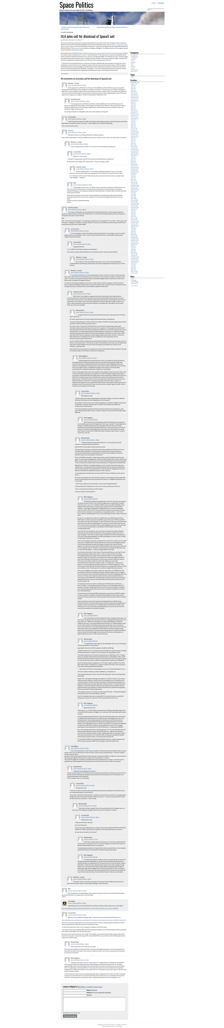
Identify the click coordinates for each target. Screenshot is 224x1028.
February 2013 (134, 110)
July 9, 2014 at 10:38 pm (85, 358)
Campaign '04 (134, 55)
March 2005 (133, 252)
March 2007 (133, 216)
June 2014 (133, 87)
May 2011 (133, 142)
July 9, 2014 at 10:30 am (75, 85)
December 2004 (135, 256)
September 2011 (135, 136)
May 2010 (133, 160)
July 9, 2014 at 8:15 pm (82, 259)
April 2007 (133, 215)
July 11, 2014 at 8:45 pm (78, 944)
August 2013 (134, 102)
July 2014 (133, 85)
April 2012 (133, 125)
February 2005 (134, 253)
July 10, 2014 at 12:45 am (88, 393)
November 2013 (135, 97)
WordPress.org (134, 283)
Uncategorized (134, 69)
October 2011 (134, 134)
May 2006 (133, 231)
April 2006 (133, 233)
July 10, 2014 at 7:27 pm (91, 839)
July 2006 (133, 228)
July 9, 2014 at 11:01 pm (78, 748)
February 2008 (134, 200)
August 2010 (134, 155)
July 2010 (133, 157)
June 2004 (133, 265)
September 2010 (135, 154)
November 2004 (135, 258)
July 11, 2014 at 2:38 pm (75, 903)
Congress (133, 59)
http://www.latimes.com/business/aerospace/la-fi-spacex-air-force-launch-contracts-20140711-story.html (94, 920)
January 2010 (134, 166)
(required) (92, 990)
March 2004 (133, 270)
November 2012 (135, 115)
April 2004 (133, 268)
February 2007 (134, 218)
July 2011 (133, 139)
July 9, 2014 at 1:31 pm (80, 293)
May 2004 (133, 267)
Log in (132, 278)
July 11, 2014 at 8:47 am (91, 857)
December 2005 (135, 239)
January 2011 (134, 148)
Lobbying (133, 62)
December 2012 (135, 113)
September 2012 (135, 118)
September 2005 (135, 243)
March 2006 (133, 234)
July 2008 (133, 192)
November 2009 (135, 169)
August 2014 (134, 84)
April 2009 (133, 179)
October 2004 (134, 259)
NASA (132, 63)
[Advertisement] (145, 37)
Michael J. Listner (85, 986)
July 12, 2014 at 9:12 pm (78, 960)
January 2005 (134, 255)
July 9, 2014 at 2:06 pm (77, 144)
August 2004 (134, 262)
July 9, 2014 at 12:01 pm (78, 231)
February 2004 (134, 271)
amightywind (75, 229)
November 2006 (135, 222)
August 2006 (134, 227)
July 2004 (133, 264)
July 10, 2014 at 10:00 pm (80, 185)
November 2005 (135, 240)
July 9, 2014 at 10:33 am (75, 119)
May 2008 (133, 195)
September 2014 (135, 82)
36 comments (64, 73)
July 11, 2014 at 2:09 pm (80, 879)
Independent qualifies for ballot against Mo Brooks (112, 27)
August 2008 (134, 191)
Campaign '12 (134, 58)
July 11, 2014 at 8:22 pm (75, 915)
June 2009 (133, 176)
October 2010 (134, 152)
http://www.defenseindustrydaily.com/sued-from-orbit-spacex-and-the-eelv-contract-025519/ (90, 908)
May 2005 (133, 249)
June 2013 (133, 105)
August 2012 (134, 119)
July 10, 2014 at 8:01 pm (88, 440)
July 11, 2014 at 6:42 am (91, 419)
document (77, 48)
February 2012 (134, 128)
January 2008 (134, 201)
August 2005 (134, 245)
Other (63, 32)
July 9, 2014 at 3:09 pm (80, 154)
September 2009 (135, 172)
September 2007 (135, 207)
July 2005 (133, 246)
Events (132, 60)
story (86, 710)
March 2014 (133, 91)
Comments (161, 3)
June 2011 (133, 140)
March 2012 (133, 127)
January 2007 (134, 219)
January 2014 (134, 94)
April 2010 (133, 161)
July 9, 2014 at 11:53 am (75, 209)
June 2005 (133, 247)
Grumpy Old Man (134, 285)
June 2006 (133, 230)
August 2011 (134, 137)
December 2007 (135, 203)
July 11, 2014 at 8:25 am (91, 499)
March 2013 (133, 109)
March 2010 (133, 163)
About (132, 77)
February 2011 (134, 146)
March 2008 (133, 198)
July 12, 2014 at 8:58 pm (91, 705)
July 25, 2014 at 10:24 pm (78, 101)
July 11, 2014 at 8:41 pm (91, 641)
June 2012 (133, 122)
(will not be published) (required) (99, 992)
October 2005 (134, 242)
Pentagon (69, 32)
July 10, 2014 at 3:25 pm (88, 817)
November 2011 (135, 133)
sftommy (71, 130)
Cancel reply (97, 987)
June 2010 (133, 158)
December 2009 (135, 167)
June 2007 (133, 212)
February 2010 (134, 164)
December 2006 (135, 221)
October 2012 (134, 116)
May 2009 (133, 178)
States (132, 68)
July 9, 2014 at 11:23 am (75, 132)
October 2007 (134, 206)
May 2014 (133, 88)
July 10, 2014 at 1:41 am (85, 805)
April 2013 (133, 108)
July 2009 (133, 175)
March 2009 (133, 180)
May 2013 (133, 106)
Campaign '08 (134, 56)
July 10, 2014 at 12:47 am (83, 785)
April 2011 (133, 143)
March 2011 (133, 145)
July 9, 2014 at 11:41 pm (80, 768)
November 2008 (135, 186)
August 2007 (134, 209)
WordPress (112, 1026)
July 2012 (133, 121)
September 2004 (135, 261)
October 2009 (134, 170)
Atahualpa (119, 1026)
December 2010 (135, 149)
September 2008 (135, 189)
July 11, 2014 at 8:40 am (91, 615)
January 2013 (134, 112)
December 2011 (135, 131)
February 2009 (134, 182)
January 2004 (134, 273)
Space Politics (111, 1024)
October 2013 (134, 99)
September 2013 (135, 100)
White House (134, 71)
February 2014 (134, 93)
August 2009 (134, 173)
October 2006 (134, 224)
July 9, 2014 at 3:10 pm (80, 244)
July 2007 (133, 210)
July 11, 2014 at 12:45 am (75, 890)
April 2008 (133, 197)
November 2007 (135, 204)
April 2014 (133, 90)
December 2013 (135, 96)
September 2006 (135, 225)
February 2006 (134, 236)
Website (89, 995)
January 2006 (134, 237)
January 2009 (134, 183)
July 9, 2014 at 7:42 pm (82, 312)
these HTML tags (75, 1013)
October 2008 (134, 188)
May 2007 (133, 213)
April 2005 (133, 250)
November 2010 (135, 151)
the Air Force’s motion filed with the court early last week (105, 53)
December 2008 (135, 185)
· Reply (84, 85)
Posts (153, 3)
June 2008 (133, 194)
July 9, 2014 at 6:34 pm (82, 169)
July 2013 (133, 103)
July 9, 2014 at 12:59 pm (78, 272)
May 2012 (133, 124)
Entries (133, 280)
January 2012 (134, 130)
